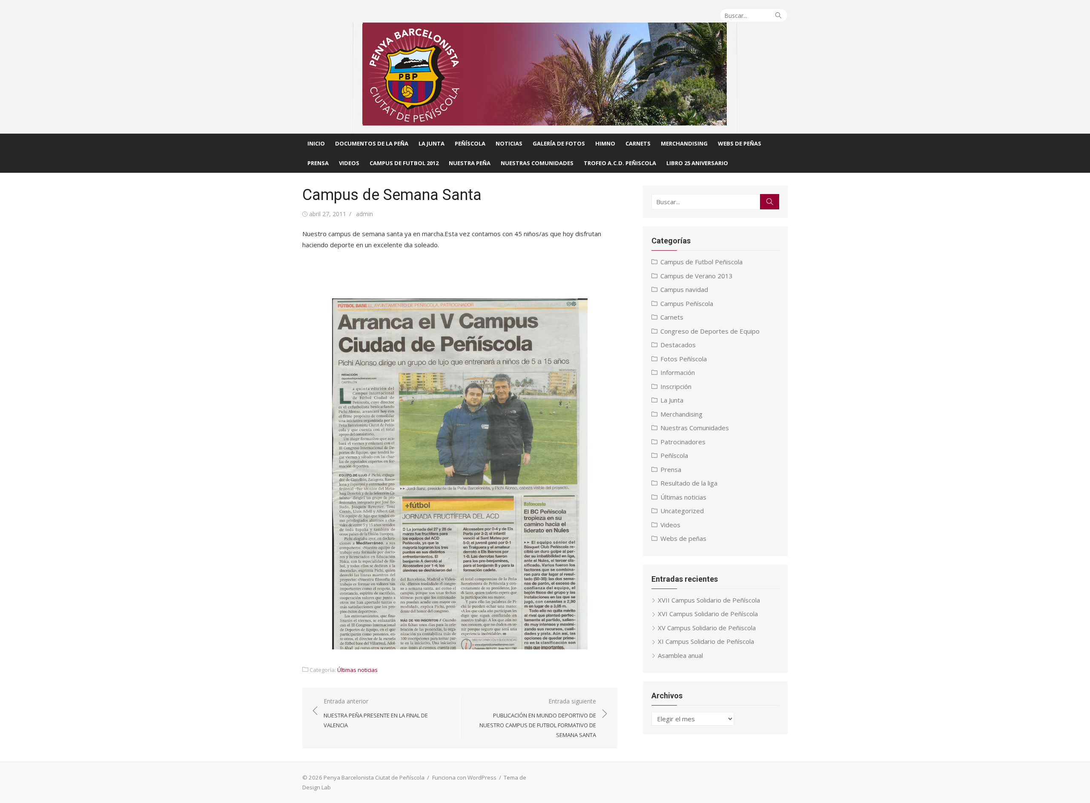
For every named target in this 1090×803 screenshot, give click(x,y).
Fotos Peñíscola (683, 358)
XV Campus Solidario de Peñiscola (707, 627)
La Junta (432, 143)
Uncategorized (682, 510)
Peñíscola (470, 143)
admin (364, 214)
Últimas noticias (357, 670)
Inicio (316, 143)
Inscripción (675, 386)
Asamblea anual (680, 655)
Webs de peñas (683, 538)
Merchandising (684, 143)
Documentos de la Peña (371, 143)
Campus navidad (684, 289)
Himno (605, 143)
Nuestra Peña (469, 163)
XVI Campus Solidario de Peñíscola (708, 613)
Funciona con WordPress (464, 777)
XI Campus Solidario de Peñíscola (706, 641)
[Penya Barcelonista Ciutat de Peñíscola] (545, 78)
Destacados (678, 344)
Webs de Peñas (739, 143)
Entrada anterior (376, 713)
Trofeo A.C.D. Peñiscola (620, 163)
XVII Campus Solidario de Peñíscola (709, 600)
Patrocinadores (683, 441)
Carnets (638, 143)
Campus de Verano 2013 (696, 275)
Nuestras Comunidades (694, 427)
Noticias (509, 143)
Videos (349, 163)
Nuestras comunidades (537, 163)
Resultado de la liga (688, 483)
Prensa (318, 163)
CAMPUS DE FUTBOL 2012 (404, 163)
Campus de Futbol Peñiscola (701, 261)
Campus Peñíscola (686, 303)
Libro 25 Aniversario (697, 163)
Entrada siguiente (537, 718)
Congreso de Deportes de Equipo (710, 331)
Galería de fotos (559, 143)
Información (677, 372)
